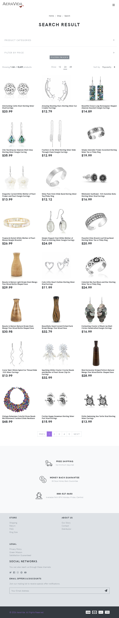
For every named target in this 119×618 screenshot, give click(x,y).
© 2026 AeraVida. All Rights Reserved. (26, 612)
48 (71, 66)
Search (67, 15)
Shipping (13, 522)
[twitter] (10, 572)
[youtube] (25, 572)
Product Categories (17, 40)
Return (12, 525)
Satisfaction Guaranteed (20, 555)
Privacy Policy (15, 548)
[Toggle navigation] (114, 5)
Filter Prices (59, 57)
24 (65, 66)
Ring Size (13, 532)
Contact (65, 525)
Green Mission (15, 552)
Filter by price (14, 52)
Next (77, 434)
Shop (59, 15)
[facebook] (14, 572)
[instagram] (18, 572)
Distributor (66, 528)
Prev (42, 434)
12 (60, 66)
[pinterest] (21, 572)
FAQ (11, 528)
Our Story (66, 522)
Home (51, 15)
